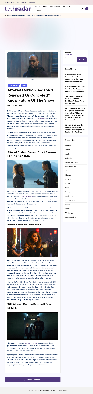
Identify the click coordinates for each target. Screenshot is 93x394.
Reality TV (69, 196)
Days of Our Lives (71, 162)
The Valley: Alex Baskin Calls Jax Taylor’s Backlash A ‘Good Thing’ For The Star (74, 99)
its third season (27, 196)
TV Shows (69, 213)
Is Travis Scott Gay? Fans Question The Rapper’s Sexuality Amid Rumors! (75, 89)
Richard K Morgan (31, 343)
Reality (67, 192)
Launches (68, 179)
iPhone (67, 171)
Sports (67, 209)
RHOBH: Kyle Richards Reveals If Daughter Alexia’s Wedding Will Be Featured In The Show (75, 128)
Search (68, 53)
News (24, 85)
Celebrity (68, 158)
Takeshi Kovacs (41, 118)
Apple (67, 154)
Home (6, 15)
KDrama (68, 175)
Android (68, 146)
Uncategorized (70, 217)
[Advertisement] (46, 31)
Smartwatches (70, 200)
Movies (67, 183)
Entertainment (13, 85)
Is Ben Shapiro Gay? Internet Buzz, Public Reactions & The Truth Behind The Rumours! (74, 78)
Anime (67, 150)
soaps (67, 205)
